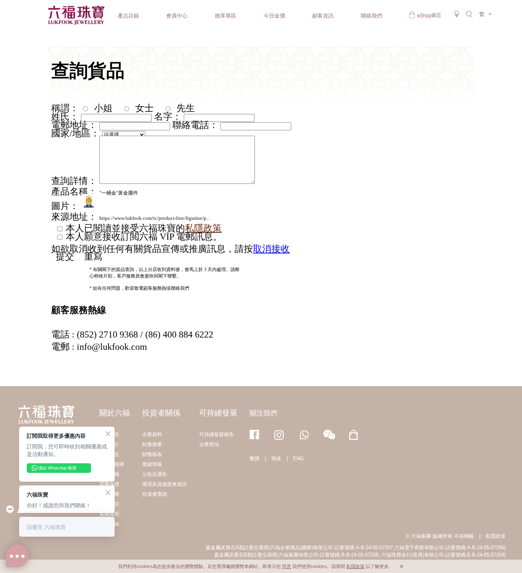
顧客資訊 (323, 16)
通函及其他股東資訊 (164, 484)
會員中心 (177, 16)
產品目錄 (128, 16)
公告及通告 (154, 474)
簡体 (276, 458)
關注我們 (263, 413)
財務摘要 (152, 444)
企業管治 (209, 444)
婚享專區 (225, 16)
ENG (298, 458)
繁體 (254, 458)
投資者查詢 (154, 494)
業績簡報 (152, 464)
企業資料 (152, 434)
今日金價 (274, 16)
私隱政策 (496, 536)
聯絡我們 (371, 16)
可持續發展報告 (216, 434)
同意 (286, 566)
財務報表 (152, 454)
